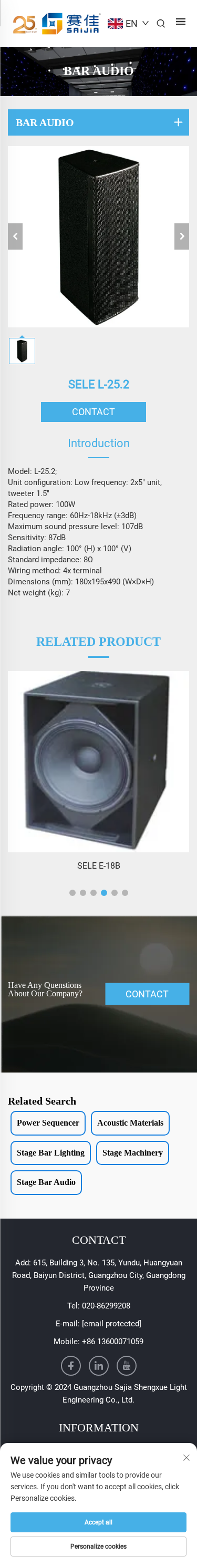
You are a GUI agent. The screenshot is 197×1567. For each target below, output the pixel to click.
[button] (72, 893)
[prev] (15, 236)
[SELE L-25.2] (98, 236)
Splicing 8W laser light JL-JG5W (98, 866)
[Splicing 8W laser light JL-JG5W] (98, 761)
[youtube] (127, 1366)
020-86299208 (106, 1306)
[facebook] (71, 1366)
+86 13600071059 (112, 1341)
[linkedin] (99, 1366)
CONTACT (93, 411)
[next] (181, 236)
